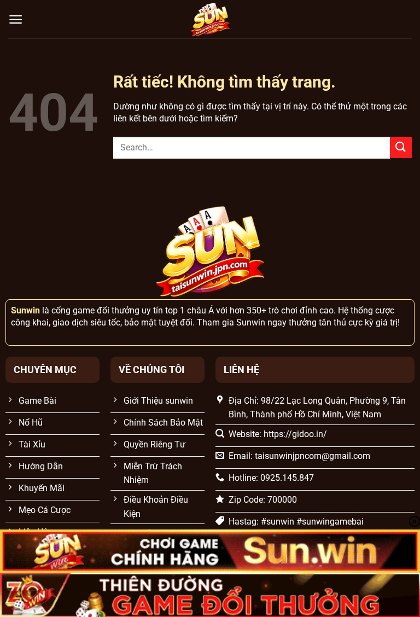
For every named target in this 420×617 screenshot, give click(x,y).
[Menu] (15, 19)
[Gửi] (401, 147)
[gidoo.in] (210, 19)
